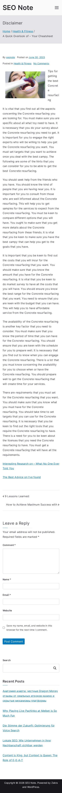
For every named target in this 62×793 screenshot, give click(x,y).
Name (7, 579)
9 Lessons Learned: (17, 496)
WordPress (33, 787)
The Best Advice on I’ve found (22, 477)
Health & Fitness (23, 63)
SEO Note (18, 7)
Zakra (54, 782)
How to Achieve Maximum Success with (31, 504)
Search (7, 660)
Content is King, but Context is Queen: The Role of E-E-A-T (30, 758)
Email (7, 594)
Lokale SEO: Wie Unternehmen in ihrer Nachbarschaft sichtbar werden (27, 743)
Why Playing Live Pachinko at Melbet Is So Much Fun (30, 713)
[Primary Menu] (56, 7)
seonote (10, 57)
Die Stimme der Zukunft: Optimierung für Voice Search (29, 728)
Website (7, 610)
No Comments (41, 63)
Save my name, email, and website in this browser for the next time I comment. (29, 627)
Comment (9, 545)
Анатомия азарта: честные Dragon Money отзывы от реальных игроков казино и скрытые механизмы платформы (30, 695)
